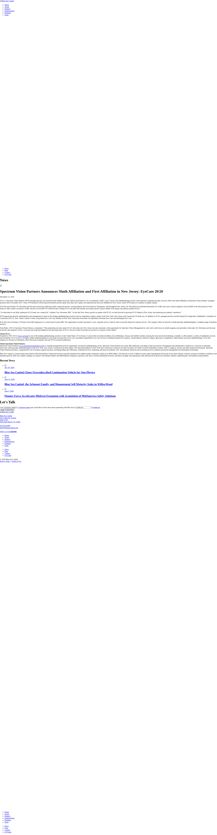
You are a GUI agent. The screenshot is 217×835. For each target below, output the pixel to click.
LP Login (8, 274)
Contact (7, 272)
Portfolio (8, 13)
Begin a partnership (7, 410)
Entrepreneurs (9, 11)
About (7, 7)
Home (7, 5)
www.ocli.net (23, 336)
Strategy (7, 9)
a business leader (24, 407)
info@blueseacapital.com (9, 428)
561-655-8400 (5, 426)
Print (6, 270)
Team (6, 15)
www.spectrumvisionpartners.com (31, 346)
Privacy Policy (5, 461)
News (7, 268)
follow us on (8, 432)
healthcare (96, 407)
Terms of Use (16, 461)
